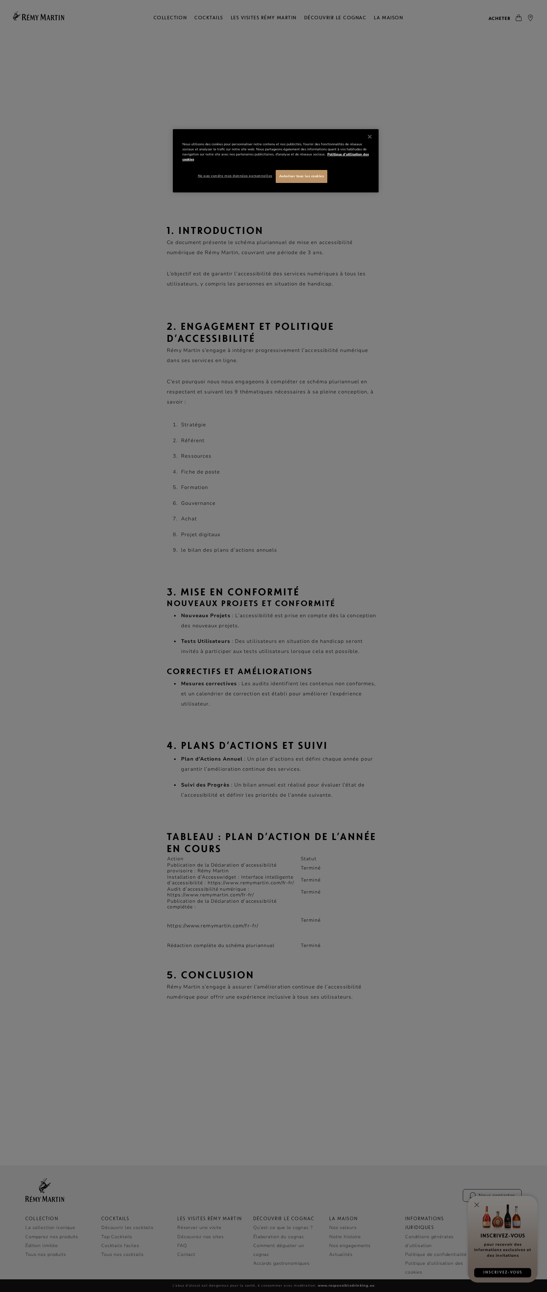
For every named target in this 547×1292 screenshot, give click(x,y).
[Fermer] (370, 137)
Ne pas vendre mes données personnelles (235, 175)
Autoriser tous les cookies (301, 176)
